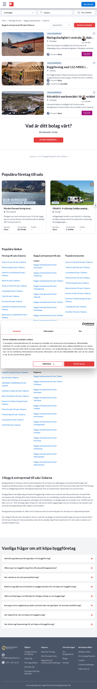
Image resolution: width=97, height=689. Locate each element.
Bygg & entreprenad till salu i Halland (45, 406)
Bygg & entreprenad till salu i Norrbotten (45, 415)
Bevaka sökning (84, 25)
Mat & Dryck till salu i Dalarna (14, 262)
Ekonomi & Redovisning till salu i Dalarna (15, 402)
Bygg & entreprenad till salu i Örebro (48, 302)
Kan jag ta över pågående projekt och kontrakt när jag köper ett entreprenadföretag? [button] (42, 605)
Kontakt (65, 663)
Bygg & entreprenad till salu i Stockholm (45, 266)
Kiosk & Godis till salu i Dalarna (14, 286)
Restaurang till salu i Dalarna (13, 267)
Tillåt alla (79, 364)
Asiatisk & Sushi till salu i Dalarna (15, 372)
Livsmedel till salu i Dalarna (13, 419)
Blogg (64, 658)
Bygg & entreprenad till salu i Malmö (48, 281)
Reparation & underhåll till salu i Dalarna (14, 316)
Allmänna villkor (84, 652)
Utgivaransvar (84, 669)
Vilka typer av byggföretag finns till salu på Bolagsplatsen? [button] (30, 568)
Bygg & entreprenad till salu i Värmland (45, 390)
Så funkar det (29, 667)
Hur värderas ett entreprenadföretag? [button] (21, 577)
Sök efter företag (48, 652)
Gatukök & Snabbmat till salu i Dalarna (14, 307)
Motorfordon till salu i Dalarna (14, 409)
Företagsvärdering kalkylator (31, 672)
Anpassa (46, 364)
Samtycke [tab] (17, 331)
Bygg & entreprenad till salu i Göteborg (45, 274)
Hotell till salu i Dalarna (11, 425)
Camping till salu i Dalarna (12, 291)
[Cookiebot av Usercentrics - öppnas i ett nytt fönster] (84, 324)
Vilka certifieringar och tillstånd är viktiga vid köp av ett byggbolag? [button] (34, 596)
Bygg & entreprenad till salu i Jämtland (45, 398)
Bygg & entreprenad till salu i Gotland (45, 431)
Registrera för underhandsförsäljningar (51, 661)
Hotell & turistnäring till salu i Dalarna (13, 273)
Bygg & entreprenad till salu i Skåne (48, 376)
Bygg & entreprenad (32, 20)
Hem (4, 20)
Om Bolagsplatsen (68, 653)
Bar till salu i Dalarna (10, 377)
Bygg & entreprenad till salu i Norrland (45, 439)
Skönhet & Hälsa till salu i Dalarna (15, 391)
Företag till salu (15, 20)
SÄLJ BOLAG (88, 4)
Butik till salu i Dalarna (11, 280)
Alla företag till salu (49, 656)
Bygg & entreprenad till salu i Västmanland (45, 455)
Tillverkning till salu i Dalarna (13, 414)
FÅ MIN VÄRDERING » (48, 140)
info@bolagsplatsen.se (11, 658)
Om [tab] (80, 331)
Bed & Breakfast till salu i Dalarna (15, 396)
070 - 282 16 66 (12, 662)
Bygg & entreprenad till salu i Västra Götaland (48, 382)
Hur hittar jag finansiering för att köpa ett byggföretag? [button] (29, 624)
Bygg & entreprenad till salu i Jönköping (45, 308)
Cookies (81, 660)
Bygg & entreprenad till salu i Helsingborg (45, 287)
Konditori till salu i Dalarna (76, 312)
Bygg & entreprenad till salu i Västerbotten (45, 463)
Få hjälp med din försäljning (30, 653)
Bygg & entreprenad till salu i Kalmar (48, 315)
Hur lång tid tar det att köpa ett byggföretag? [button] (24, 615)
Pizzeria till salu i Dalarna (12, 301)
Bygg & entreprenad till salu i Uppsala (45, 295)
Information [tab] (48, 331)
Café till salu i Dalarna (10, 296)
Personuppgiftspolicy (86, 656)
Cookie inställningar (86, 664)
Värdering (28, 658)
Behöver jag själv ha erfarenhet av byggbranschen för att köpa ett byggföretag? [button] (40, 586)
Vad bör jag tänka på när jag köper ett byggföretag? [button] (27, 558)
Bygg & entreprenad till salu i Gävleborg (45, 447)
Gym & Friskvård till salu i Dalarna (79, 262)
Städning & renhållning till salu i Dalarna (14, 384)
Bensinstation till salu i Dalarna (77, 288)
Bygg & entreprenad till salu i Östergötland (45, 423)
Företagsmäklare (31, 663)
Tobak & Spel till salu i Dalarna (77, 267)
